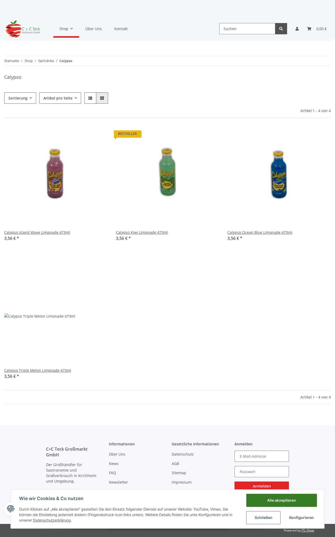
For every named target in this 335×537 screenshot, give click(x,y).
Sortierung (17, 98)
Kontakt (121, 28)
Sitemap (179, 472)
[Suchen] (281, 28)
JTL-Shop (308, 530)
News (114, 463)
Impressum (182, 482)
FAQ (112, 472)
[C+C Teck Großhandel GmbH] (22, 29)
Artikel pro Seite (57, 98)
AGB (175, 463)
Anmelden (262, 486)
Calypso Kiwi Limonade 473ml (142, 232)
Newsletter (118, 482)
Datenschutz (183, 454)
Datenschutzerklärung (52, 520)
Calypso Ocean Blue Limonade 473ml (259, 232)
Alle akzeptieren (281, 500)
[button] (297, 29)
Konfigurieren (301, 517)
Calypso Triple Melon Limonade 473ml (37, 370)
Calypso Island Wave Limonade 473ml (37, 232)
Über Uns (93, 28)
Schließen (263, 517)
